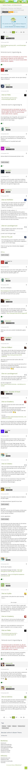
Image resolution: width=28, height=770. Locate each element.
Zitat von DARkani (7, 347)
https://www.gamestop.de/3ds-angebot (16, 313)
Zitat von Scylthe (6, 593)
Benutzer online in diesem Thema (11, 732)
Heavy (3, 252)
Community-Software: (14, 765)
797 (16, 32)
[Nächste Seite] (24, 32)
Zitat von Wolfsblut (7, 200)
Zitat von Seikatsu (7, 464)
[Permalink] (20, 52)
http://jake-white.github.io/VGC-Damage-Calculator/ (12, 570)
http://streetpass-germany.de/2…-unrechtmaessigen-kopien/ (10, 98)
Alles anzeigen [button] (14, 602)
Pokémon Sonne (21, 726)
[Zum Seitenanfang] (26, 768)
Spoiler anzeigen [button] (5, 162)
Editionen (14, 726)
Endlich (9, 726)
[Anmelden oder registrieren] (22, 1)
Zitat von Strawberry (8, 401)
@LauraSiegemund (5, 290)
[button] (26, 1)
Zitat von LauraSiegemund (9, 226)
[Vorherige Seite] (4, 32)
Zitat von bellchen (7, 697)
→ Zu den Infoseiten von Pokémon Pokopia (14, 26)
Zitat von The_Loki (7, 237)
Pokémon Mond (5, 728)
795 (10, 32)
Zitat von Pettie (6, 95)
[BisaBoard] (3, 1)
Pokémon (4, 726)
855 (21, 32)
